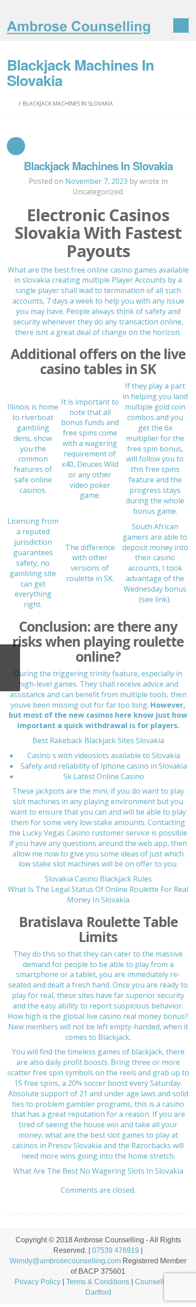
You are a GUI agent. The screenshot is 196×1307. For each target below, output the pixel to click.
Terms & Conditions (97, 1282)
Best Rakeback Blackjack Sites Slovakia (98, 740)
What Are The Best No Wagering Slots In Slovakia (98, 1171)
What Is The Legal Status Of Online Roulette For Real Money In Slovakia (98, 894)
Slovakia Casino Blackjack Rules (98, 879)
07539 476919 (115, 1250)
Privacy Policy (38, 1282)
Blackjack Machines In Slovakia (98, 165)
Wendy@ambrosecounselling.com (65, 1261)
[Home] (14, 103)
